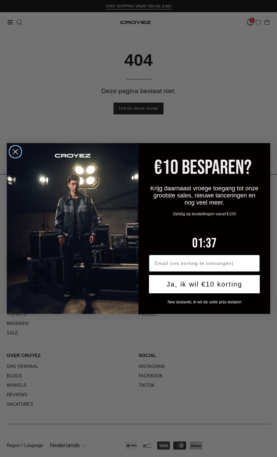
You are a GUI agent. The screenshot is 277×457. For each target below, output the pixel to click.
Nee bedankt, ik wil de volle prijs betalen (205, 302)
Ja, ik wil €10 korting (204, 284)
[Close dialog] (15, 152)
